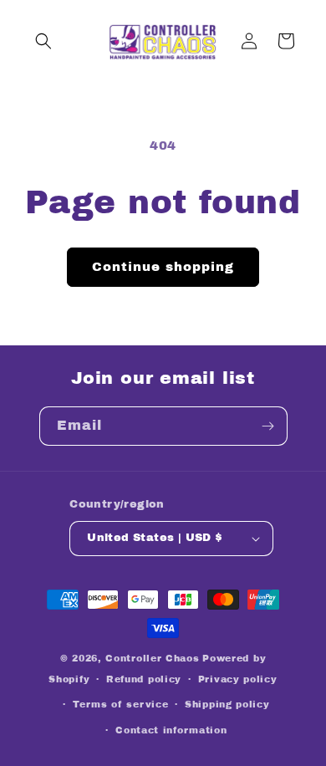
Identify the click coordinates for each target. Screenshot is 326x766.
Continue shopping (163, 266)
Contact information (171, 730)
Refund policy (143, 679)
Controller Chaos (152, 658)
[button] (43, 41)
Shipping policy (227, 704)
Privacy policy (238, 679)
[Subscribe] (268, 426)
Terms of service (120, 704)
